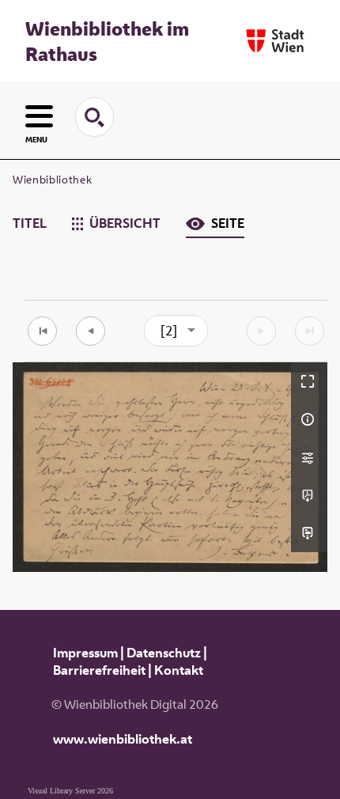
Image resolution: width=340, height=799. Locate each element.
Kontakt (178, 670)
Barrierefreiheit (99, 670)
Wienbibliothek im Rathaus (107, 41)
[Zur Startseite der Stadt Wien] (275, 40)
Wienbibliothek (52, 179)
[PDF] (309, 495)
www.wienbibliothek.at (122, 739)
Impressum (85, 652)
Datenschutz (164, 652)
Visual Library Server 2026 (70, 790)
